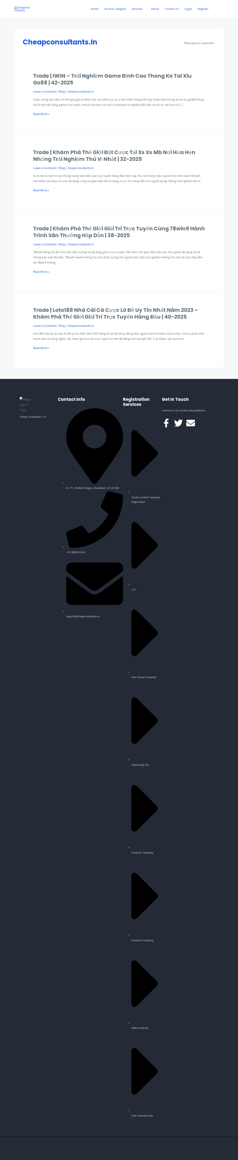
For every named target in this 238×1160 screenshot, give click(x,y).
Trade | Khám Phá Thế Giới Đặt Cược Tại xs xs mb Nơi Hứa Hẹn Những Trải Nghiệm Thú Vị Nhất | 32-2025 (114, 156)
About (155, 9)
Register (203, 9)
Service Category (115, 9)
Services (137, 9)
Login (188, 9)
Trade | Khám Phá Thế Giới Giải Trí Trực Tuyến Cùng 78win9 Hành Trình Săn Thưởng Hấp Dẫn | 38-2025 (119, 232)
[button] (219, 8)
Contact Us (172, 9)
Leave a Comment (44, 91)
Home (95, 9)
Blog (62, 91)
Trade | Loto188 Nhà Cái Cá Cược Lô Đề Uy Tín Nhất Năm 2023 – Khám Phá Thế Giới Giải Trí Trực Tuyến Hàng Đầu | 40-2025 (115, 313)
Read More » (41, 114)
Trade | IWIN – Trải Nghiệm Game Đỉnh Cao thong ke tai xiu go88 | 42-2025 (112, 79)
